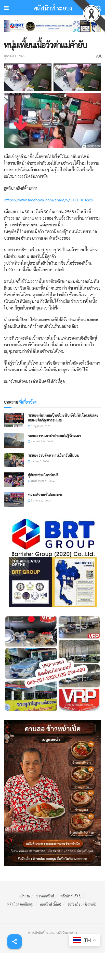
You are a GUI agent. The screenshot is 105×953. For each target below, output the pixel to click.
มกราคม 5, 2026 (39, 461)
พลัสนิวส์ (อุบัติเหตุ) (20, 904)
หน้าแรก (24, 896)
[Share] (14, 941)
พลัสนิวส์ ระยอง (52, 8)
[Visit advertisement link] (52, 30)
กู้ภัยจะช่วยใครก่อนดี (43, 474)
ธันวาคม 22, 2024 (40, 500)
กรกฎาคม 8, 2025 (40, 426)
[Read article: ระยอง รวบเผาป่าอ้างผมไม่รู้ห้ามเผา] (14, 440)
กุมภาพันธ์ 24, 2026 (41, 441)
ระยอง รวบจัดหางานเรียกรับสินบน (53, 455)
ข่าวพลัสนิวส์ (45, 896)
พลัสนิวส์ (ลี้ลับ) (50, 904)
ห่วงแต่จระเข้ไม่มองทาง (45, 494)
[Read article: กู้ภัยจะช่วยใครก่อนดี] (14, 479)
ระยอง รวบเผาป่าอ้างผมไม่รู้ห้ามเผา (54, 435)
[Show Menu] (6, 7)
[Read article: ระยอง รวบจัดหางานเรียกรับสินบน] (14, 460)
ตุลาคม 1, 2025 (14, 56)
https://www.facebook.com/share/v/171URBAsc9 (48, 199)
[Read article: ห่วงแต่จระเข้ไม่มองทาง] (14, 499)
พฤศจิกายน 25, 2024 (42, 480)
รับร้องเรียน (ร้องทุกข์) (82, 904)
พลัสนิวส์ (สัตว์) (71, 896)
